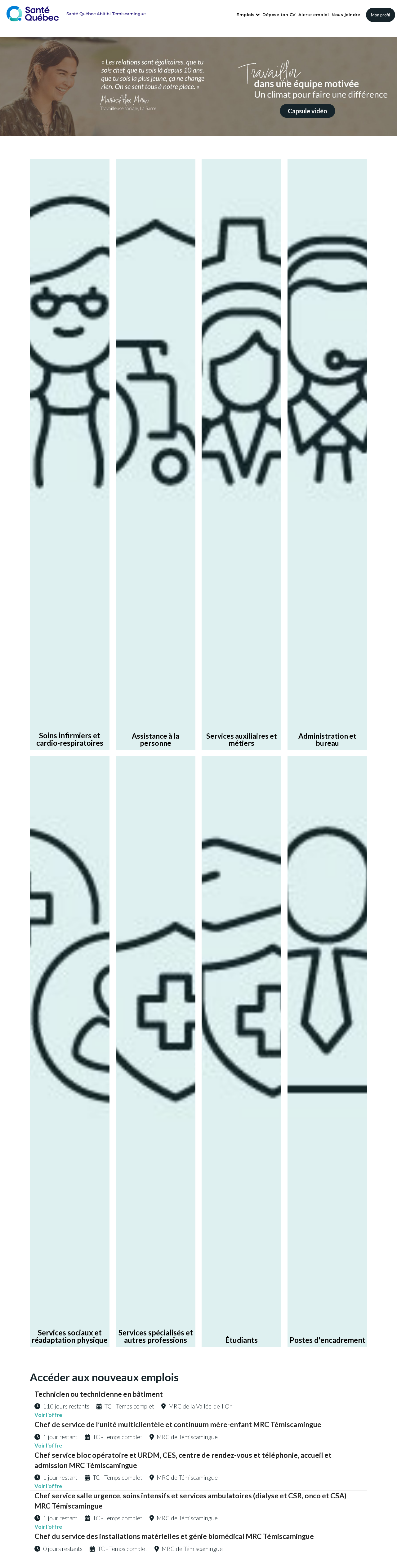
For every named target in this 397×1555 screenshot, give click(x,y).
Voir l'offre (48, 1415)
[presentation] (10, 83)
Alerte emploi (313, 14)
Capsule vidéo (307, 111)
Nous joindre (346, 14)
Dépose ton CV (279, 14)
